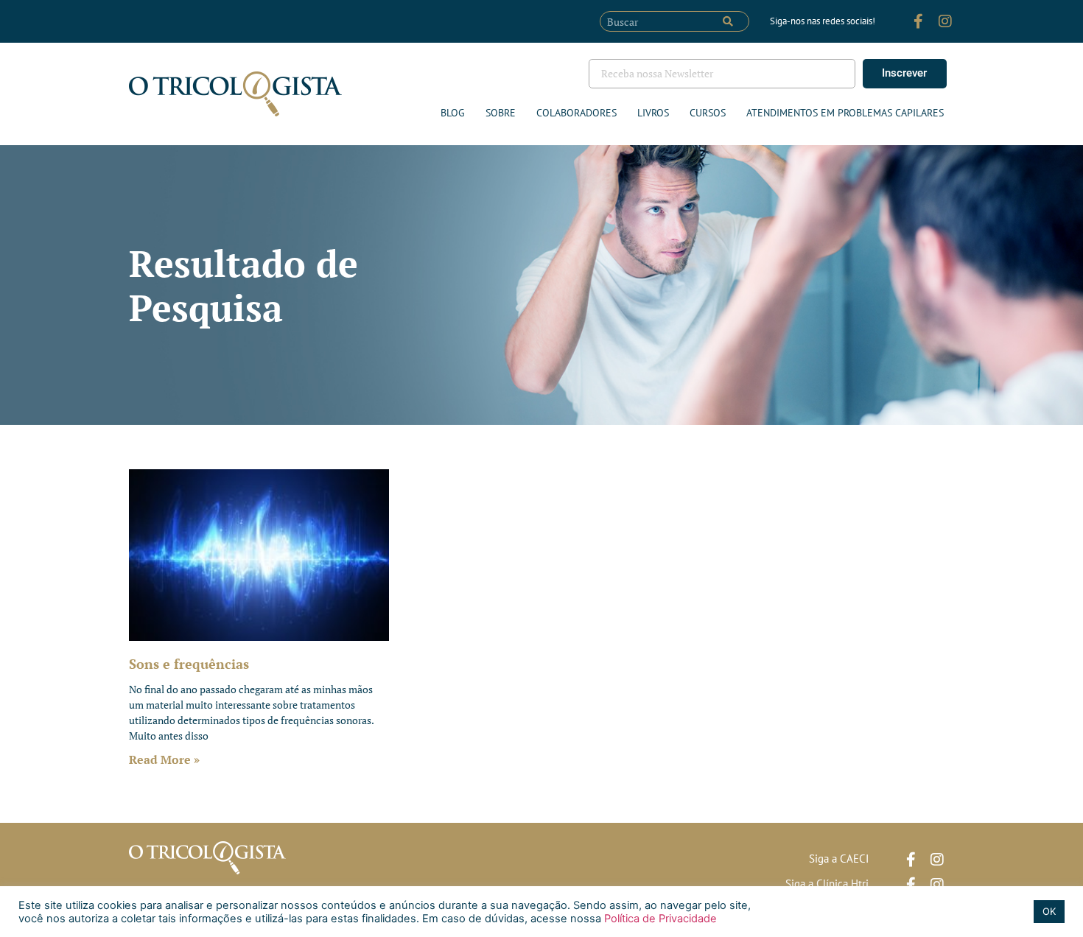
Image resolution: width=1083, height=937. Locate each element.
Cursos (708, 112)
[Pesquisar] (728, 21)
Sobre (501, 112)
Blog (453, 112)
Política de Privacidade (659, 918)
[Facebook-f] (919, 21)
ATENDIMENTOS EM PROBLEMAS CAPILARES (845, 112)
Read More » (164, 759)
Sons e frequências (189, 664)
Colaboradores (576, 112)
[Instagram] (945, 21)
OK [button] (1049, 911)
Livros (653, 112)
